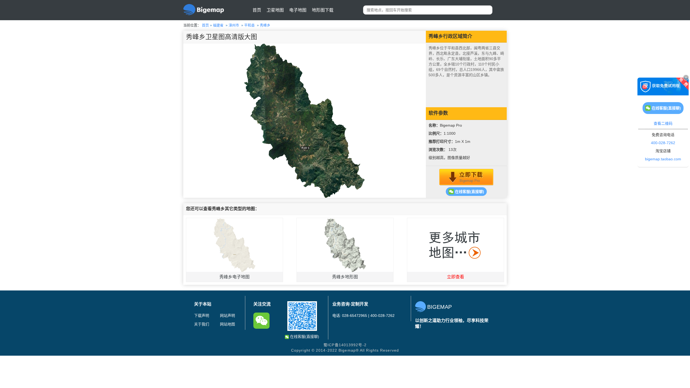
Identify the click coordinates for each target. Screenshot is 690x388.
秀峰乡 (265, 25)
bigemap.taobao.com (663, 159)
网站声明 (227, 315)
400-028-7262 (663, 143)
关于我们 (201, 324)
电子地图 (297, 10)
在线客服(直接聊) (469, 191)
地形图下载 (322, 10)
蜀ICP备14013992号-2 (345, 345)
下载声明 (201, 315)
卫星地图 (275, 10)
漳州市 (234, 25)
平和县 (249, 25)
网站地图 (227, 324)
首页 (257, 10)
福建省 (218, 25)
